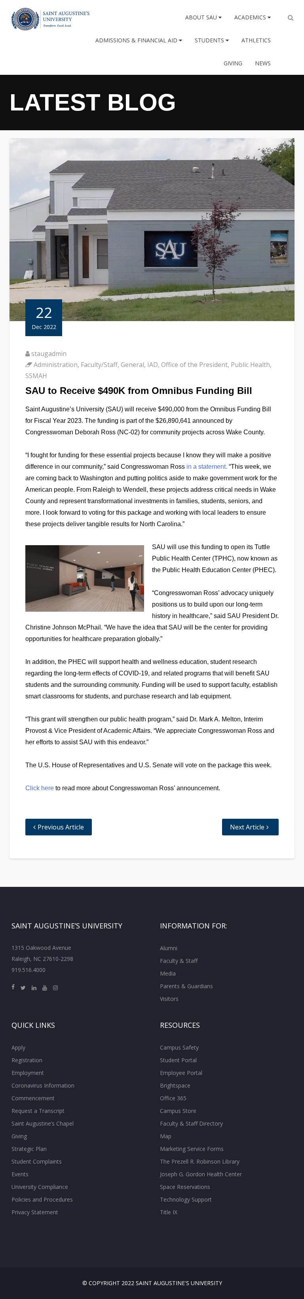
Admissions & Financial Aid (137, 40)
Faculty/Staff (99, 364)
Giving (233, 63)
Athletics (256, 40)
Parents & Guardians (186, 986)
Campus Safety (179, 1047)
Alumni (168, 948)
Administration (56, 364)
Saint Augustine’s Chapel (42, 1123)
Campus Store (178, 1111)
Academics (251, 17)
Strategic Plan (29, 1149)
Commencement (33, 1098)
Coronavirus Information (42, 1085)
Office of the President (194, 364)
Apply (18, 1047)
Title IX (168, 1212)
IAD (152, 364)
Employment (27, 1072)
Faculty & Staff (179, 960)
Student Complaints (36, 1161)
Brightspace (175, 1085)
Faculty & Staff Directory (191, 1123)
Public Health (250, 364)
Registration (26, 1060)
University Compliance (39, 1187)
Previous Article (61, 827)
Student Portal (178, 1060)
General (132, 364)
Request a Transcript (38, 1111)
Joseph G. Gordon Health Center (201, 1174)
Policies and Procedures (42, 1199)
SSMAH (36, 375)
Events (19, 1174)
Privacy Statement (34, 1212)
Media (168, 973)
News (263, 63)
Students (210, 40)
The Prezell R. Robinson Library (199, 1161)
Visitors (169, 998)
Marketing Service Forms (192, 1149)
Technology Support (186, 1199)
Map (165, 1136)
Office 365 (173, 1098)
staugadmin (48, 353)
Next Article (247, 827)
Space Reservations (185, 1187)
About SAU (201, 17)
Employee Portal (181, 1072)
